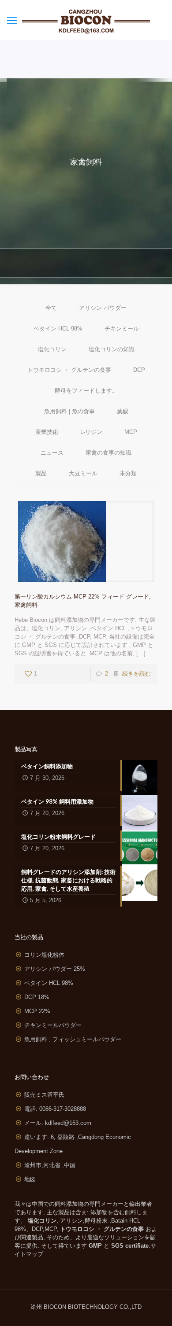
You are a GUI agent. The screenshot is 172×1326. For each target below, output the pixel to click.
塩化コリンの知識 (112, 349)
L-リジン (91, 432)
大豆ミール (83, 473)
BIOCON (56, 1307)
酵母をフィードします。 (86, 390)
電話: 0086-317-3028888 (55, 1109)
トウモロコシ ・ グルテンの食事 (69, 370)
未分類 (128, 473)
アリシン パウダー (103, 308)
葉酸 (122, 411)
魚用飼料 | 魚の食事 (69, 411)
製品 (41, 473)
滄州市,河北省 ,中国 (49, 1165)
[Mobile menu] (11, 20)
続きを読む (136, 673)
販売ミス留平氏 (44, 1094)
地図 (30, 1179)
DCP (139, 370)
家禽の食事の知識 (108, 452)
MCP (130, 432)
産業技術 (46, 432)
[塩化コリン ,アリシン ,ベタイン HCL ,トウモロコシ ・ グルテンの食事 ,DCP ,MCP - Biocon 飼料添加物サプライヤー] (86, 19)
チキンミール (122, 328)
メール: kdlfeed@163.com (57, 1123)
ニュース (52, 452)
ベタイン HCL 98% (58, 328)
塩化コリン (52, 349)
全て (51, 308)
